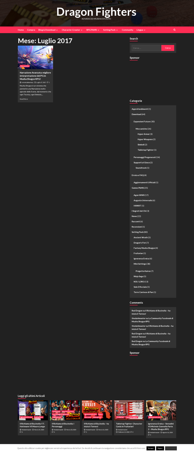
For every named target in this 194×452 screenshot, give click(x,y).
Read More (24, 99)
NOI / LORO (139, 281)
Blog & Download (46, 29)
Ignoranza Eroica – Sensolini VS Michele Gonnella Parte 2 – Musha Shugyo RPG (161, 426)
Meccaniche (25, 66)
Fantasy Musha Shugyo (144, 248)
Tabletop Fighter (145, 150)
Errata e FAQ (138, 175)
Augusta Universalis (143, 200)
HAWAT (137, 205)
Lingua (140, 29)
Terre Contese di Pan (143, 292)
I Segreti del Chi (139, 211)
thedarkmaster (26, 430)
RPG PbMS (91, 29)
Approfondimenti (140, 109)
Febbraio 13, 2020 (123, 432)
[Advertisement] (149, 78)
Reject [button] (160, 448)
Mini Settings (140, 264)
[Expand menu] (56, 30)
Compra (31, 29)
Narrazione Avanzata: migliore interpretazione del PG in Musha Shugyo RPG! (35, 75)
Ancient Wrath (141, 237)
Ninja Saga (138, 276)
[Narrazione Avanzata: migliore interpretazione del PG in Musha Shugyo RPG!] (35, 57)
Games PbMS (138, 188)
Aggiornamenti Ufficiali (144, 182)
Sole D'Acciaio (140, 287)
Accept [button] (150, 448)
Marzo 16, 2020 (103, 430)
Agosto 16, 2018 (167, 432)
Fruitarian (138, 253)
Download (136, 114)
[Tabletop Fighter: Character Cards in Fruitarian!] (129, 410)
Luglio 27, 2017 (41, 82)
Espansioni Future (142, 121)
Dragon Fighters (96, 11)
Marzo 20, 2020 (71, 430)
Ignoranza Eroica (141, 258)
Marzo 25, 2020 (39, 430)
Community (127, 29)
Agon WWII (139, 195)
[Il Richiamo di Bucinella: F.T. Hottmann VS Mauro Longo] (33, 410)
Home (21, 29)
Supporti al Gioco (142, 162)
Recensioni (137, 227)
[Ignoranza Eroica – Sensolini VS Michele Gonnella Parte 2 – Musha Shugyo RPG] (161, 410)
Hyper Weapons (145, 139)
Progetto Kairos (143, 271)
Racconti (136, 221)
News (134, 216)
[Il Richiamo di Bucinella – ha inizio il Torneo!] (97, 410)
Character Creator (71, 29)
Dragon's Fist (140, 242)
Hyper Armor (144, 134)
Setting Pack (109, 29)
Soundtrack (141, 168)
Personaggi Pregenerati (145, 157)
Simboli (141, 144)
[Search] (174, 29)
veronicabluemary (27, 82)
